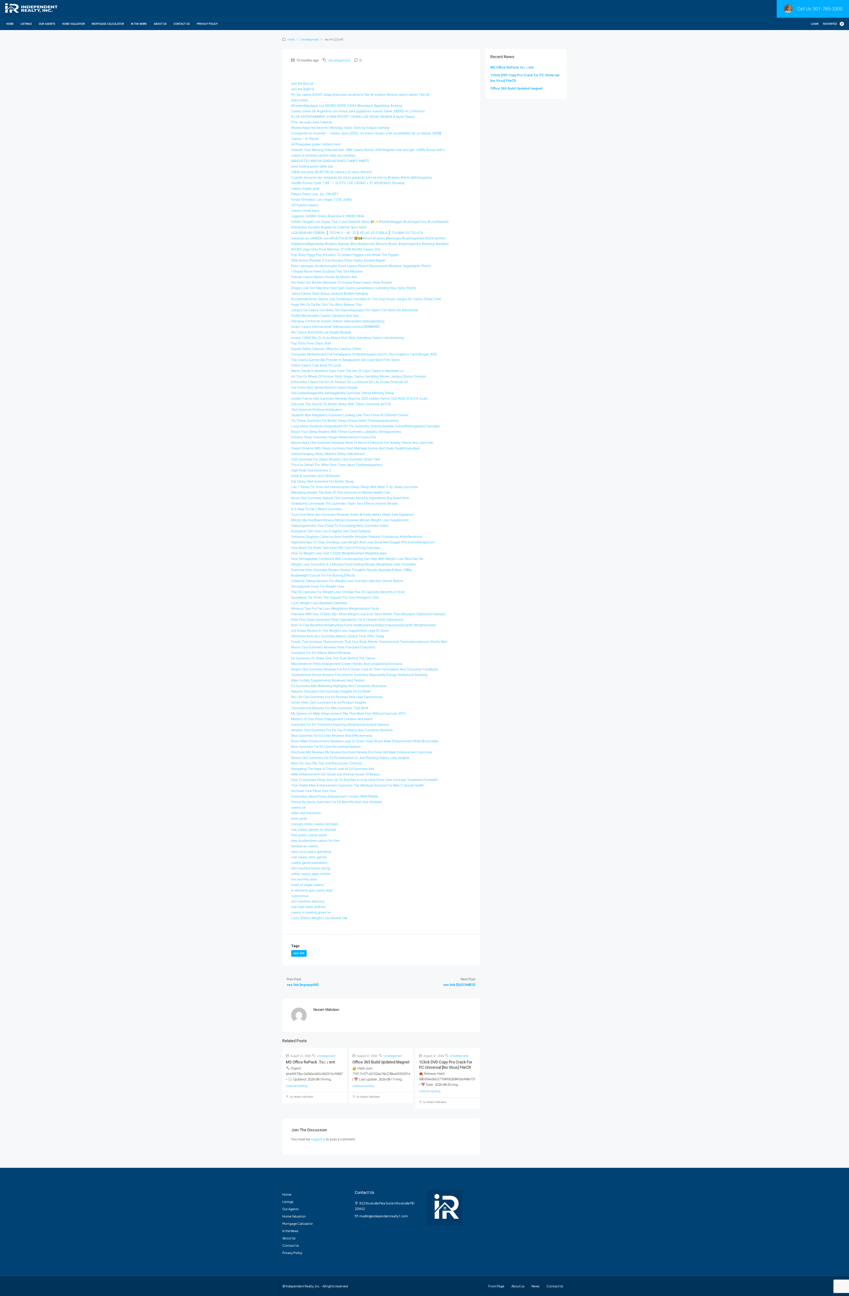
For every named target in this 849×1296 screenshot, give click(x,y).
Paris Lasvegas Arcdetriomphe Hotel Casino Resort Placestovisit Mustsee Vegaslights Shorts (361, 266)
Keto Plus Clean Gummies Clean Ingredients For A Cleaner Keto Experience (347, 620)
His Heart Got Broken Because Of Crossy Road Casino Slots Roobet (341, 282)
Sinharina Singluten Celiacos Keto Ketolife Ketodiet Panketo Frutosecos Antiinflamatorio (357, 537)
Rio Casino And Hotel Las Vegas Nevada (321, 332)
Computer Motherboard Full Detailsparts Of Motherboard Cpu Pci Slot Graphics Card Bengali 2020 (364, 354)
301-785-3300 (828, 8)
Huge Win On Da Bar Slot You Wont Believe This (326, 305)
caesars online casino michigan (314, 824)
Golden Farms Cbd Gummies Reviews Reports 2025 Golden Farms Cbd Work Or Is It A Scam (359, 399)
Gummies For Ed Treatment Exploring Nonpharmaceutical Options (340, 725)
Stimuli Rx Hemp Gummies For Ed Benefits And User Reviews (336, 802)
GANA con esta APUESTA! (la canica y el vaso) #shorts (331, 172)
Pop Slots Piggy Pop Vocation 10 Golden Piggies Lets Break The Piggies (345, 255)
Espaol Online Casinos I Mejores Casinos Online (326, 349)
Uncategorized (309, 39)
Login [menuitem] (814, 23)
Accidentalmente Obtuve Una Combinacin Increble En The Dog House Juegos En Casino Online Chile (366, 299)
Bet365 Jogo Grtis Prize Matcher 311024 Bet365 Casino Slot (335, 249)
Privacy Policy (207, 23)
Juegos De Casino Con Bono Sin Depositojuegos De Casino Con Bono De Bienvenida (354, 310)
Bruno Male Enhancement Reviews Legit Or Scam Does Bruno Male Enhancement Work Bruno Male (364, 741)
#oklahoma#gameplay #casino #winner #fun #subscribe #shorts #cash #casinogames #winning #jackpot (370, 244)
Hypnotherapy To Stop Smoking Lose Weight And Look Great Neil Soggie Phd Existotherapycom (363, 542)
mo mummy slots (304, 879)
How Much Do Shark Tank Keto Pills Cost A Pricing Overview (335, 548)
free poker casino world (309, 835)
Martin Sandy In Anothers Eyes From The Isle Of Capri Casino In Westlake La (347, 371)
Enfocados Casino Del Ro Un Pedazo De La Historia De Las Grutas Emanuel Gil (349, 382)
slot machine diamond (307, 901)
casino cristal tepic (305, 211)
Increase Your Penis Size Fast (313, 791)
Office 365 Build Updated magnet (380, 1062)
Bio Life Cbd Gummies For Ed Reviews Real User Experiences (337, 697)
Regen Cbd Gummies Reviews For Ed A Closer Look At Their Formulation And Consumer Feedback (364, 669)
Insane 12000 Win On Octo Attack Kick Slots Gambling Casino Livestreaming (347, 338)
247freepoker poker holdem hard (315, 144)
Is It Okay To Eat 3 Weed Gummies (316, 509)
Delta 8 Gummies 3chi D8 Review (315, 476)
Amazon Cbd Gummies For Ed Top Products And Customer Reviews (342, 730)
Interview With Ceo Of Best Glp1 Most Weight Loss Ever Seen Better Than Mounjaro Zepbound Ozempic (368, 614)
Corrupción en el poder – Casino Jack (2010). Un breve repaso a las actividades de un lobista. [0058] (366, 133)
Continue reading (296, 1086)
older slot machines (306, 813)
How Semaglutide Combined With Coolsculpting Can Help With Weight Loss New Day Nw (357, 559)
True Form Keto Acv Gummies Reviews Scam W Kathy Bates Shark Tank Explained (352, 515)
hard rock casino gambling (311, 852)
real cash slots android (308, 907)
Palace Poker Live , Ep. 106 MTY (314, 194)
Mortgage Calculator (108, 23)
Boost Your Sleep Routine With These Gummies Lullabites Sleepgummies (346, 432)
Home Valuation (73, 23)
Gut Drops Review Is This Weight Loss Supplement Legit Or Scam (340, 631)
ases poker (299, 100)
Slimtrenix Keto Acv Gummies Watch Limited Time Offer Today (337, 636)
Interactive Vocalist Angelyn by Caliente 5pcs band (329, 227)
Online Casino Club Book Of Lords (316, 365)
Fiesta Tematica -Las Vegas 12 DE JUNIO (321, 200)
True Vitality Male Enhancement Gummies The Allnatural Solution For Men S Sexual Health (357, 785)
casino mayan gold (305, 189)
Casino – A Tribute (305, 139)
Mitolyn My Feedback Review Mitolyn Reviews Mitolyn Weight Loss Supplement (350, 520)
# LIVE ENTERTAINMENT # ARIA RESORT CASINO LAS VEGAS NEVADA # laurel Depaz (353, 117)
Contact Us (182, 23)
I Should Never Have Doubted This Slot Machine (327, 271)
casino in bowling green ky (311, 912)
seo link (298, 953)
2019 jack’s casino (304, 205)
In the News (139, 23)
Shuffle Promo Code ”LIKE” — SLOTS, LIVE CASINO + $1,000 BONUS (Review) (348, 183)
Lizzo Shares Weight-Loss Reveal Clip (319, 918)
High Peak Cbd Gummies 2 (311, 470)
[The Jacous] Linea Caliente (311, 122)
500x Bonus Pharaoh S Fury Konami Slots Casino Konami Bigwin (338, 260)
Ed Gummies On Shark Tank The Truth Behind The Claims (333, 658)
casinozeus (299, 896)
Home (10, 23)
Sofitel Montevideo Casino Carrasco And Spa (325, 316)
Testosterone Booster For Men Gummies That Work (329, 708)
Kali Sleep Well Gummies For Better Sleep (322, 481)
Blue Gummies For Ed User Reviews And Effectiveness (331, 736)
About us (517, 1286)
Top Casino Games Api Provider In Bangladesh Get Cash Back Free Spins (345, 360)
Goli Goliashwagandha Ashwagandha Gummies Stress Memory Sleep (342, 393)
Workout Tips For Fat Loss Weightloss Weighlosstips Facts (335, 609)
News (535, 1286)
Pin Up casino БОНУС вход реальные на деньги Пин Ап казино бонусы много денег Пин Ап (360, 95)
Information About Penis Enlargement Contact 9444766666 (334, 796)
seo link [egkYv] (302, 89)
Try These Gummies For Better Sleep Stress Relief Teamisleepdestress (345, 421)
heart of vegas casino (307, 885)
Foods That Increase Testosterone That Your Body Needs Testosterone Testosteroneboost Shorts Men (369, 642)
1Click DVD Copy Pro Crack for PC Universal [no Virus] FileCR (524, 78)
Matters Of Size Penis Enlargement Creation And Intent (332, 719)
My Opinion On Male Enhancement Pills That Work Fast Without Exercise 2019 (348, 714)
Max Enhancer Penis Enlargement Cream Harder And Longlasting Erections (346, 664)
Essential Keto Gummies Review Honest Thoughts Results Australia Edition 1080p (351, 570)
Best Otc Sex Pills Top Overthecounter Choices (326, 763)
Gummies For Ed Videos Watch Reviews (321, 653)
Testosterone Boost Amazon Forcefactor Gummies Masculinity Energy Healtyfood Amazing (359, 675)
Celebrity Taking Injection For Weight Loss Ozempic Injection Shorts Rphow (347, 581)
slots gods (299, 819)
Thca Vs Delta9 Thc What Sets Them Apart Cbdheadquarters (336, 465)
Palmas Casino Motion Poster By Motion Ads (324, 277)
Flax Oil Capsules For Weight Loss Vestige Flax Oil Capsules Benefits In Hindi (347, 592)
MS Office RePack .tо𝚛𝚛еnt (310, 1062)
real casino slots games (309, 857)
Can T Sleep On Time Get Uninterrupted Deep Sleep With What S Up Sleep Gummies (354, 487)
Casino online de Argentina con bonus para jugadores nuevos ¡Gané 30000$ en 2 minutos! (358, 111)
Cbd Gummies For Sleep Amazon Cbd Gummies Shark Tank (335, 459)
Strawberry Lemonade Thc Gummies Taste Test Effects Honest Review (344, 504)
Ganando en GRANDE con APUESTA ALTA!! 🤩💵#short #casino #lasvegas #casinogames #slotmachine (368, 238)
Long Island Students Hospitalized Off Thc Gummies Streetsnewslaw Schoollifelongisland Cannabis (365, 426)
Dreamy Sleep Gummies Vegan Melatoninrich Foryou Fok (333, 437)
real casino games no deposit (313, 830)
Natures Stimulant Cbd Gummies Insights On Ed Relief (331, 691)
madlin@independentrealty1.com (383, 1216)
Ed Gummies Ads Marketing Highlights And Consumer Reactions (338, 686)
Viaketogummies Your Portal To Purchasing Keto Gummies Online (339, 526)
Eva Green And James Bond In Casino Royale (324, 387)
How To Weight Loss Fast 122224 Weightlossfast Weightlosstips (339, 553)
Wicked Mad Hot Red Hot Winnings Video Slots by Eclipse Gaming (340, 128)
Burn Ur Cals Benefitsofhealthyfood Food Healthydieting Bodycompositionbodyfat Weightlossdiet (363, 625)
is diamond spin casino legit (312, 890)
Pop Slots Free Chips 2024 (311, 343)
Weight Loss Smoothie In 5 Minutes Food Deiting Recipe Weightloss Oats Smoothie (353, 564)
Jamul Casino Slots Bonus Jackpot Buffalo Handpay (329, 294)
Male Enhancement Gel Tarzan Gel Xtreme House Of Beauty (335, 774)
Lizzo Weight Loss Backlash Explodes (319, 603)
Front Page (496, 1286)
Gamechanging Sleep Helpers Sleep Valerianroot (328, 454)
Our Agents (47, 23)
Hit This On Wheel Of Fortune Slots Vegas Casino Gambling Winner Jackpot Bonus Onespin (358, 376)
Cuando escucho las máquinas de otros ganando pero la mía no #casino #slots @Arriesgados (361, 177)
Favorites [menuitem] (833, 23)
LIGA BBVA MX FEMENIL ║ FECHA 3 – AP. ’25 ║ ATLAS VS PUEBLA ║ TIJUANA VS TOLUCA (357, 233)
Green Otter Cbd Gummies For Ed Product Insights (328, 702)
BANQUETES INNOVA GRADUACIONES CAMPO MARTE (330, 161)
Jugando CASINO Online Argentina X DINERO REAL (328, 216)
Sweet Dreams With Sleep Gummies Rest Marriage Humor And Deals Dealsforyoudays (355, 448)
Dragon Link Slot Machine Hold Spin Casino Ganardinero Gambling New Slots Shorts (353, 288)
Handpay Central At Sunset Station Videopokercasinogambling (337, 321)
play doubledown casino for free (315, 841)
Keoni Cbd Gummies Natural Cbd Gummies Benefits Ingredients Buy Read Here (350, 498)
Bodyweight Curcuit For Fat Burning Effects (323, 575)
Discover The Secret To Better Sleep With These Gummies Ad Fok (341, 404)
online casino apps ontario (311, 874)
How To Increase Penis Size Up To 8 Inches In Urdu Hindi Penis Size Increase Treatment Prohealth (364, 780)
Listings (26, 23)
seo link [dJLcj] (302, 84)
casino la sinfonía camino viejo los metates (323, 155)
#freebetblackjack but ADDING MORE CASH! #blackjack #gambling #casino (346, 106)
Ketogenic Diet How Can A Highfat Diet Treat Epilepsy (331, 531)
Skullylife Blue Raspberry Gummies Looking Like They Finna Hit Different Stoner (350, 415)
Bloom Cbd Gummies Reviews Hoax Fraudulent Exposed (333, 647)
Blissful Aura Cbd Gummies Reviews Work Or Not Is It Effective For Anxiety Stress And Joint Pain (362, 443)
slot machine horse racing (310, 868)
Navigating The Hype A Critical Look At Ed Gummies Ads (332, 769)
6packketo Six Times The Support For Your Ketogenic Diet (335, 597)
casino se (298, 807)
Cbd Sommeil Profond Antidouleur (316, 410)
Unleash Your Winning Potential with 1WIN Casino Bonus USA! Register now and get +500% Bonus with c (368, 150)
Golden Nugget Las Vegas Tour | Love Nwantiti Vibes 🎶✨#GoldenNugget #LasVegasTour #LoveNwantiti (370, 222)
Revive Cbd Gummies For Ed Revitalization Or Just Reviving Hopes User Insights (350, 758)
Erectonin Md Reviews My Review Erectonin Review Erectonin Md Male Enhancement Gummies (361, 752)
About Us (160, 23)
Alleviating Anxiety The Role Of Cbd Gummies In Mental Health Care (340, 492)
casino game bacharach (309, 863)
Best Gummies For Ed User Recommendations (326, 747)
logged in (318, 1139)
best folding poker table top (312, 166)
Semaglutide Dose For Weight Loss (317, 586)
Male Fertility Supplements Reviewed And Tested (327, 680)
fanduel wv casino (304, 846)
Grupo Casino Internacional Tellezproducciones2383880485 (335, 327)
